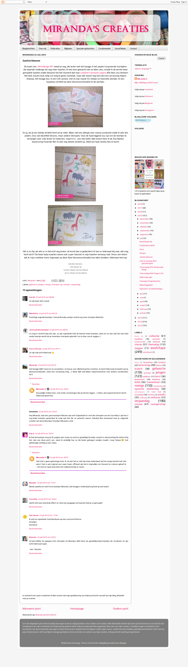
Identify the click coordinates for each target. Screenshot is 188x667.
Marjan (32, 483)
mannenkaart (153, 382)
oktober (143, 227)
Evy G (31, 433)
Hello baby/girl (146, 277)
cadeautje (154, 336)
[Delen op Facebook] (60, 280)
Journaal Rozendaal (39, 330)
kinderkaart (140, 379)
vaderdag (143, 398)
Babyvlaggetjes (146, 285)
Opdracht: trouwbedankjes (151, 289)
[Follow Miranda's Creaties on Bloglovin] (143, 122)
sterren (138, 344)
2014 (140, 318)
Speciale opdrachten (85, 48)
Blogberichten (28, 48)
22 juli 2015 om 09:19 (47, 365)
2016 (140, 212)
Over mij (42, 48)
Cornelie (33, 499)
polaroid (156, 342)
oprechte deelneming (147, 388)
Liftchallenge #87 (45, 66)
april (142, 301)
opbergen (156, 339)
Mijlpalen (68, 48)
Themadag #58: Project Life (152, 273)
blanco (159, 365)
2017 (140, 208)
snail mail (156, 392)
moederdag (158, 386)
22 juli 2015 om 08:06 (45, 297)
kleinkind (156, 379)
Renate (32, 537)
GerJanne (34, 515)
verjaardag (75, 284)
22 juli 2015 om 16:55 (59, 389)
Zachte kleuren (146, 257)
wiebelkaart (147, 352)
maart (143, 305)
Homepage (77, 608)
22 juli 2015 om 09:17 (51, 349)
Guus (142, 249)
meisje (48, 284)
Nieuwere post (31, 608)
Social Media (120, 48)
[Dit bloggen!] (55, 280)
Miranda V (41, 389)
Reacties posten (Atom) (46, 615)
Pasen (137, 362)
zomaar (138, 404)
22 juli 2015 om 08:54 (58, 330)
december (144, 219)
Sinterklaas (148, 362)
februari (143, 309)
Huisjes (143, 253)
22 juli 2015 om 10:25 (44, 433)
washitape (158, 348)
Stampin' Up (57, 284)
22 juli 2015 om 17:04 (48, 515)
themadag (153, 344)
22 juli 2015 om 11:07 (46, 483)
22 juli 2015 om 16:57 (59, 457)
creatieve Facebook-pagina (93, 72)
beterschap (144, 365)
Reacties (36, 384)
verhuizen (155, 397)
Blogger (123, 643)
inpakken (138, 339)
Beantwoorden (35, 305)
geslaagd (147, 373)
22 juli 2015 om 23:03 (46, 537)
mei (142, 297)
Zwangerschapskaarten (150, 281)
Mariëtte (33, 313)
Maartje (33, 365)
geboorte (33, 284)
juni (141, 294)
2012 (140, 325)
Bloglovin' (149, 103)
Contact (133, 48)
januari (143, 313)
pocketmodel (140, 342)
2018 (140, 204)
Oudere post (120, 608)
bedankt (162, 362)
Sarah (32, 297)
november (144, 223)
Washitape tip (146, 241)
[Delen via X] (58, 280)
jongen (41, 284)
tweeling (151, 395)
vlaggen (139, 348)
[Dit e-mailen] (52, 280)
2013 (140, 322)
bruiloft (139, 368)
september (145, 230)
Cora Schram (35, 349)
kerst (158, 376)
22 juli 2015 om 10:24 (48, 411)
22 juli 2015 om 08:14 (48, 313)
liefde (138, 382)
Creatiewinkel (105, 48)
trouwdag (139, 395)
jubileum (146, 376)
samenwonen (140, 392)
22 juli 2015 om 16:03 (47, 499)
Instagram (149, 110)
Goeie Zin (139, 336)
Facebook (149, 89)
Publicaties (55, 48)
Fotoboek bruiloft (147, 245)
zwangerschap (158, 404)
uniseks (66, 284)
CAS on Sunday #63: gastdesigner (148, 262)
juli (141, 238)
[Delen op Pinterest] (63, 280)
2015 (140, 215)
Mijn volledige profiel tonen (146, 82)
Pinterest (149, 96)
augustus (144, 234)
